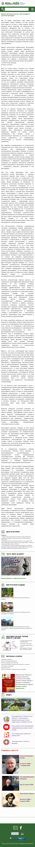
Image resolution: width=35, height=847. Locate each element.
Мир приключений (5, 667)
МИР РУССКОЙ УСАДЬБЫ (15, 585)
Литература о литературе (7, 666)
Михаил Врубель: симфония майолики (13, 578)
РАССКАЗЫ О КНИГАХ (14, 656)
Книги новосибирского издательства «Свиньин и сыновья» (15, 664)
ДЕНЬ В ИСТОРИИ (13, 532)
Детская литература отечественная (9, 662)
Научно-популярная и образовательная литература (13, 669)
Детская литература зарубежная (9, 661)
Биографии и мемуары (6, 659)
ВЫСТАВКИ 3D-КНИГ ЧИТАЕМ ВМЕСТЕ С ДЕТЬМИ (17, 637)
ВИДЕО (9, 695)
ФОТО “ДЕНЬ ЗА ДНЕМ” (15, 554)
